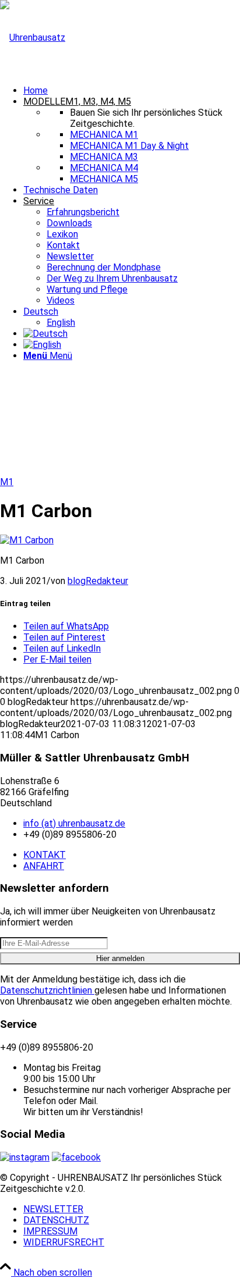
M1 (6, 481)
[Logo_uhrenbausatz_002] (32, 37)
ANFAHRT (43, 865)
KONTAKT (44, 854)
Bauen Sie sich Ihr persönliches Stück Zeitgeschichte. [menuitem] (146, 118)
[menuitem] (131, 90)
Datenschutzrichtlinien (47, 990)
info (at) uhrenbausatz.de (74, 823)
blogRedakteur (98, 580)
